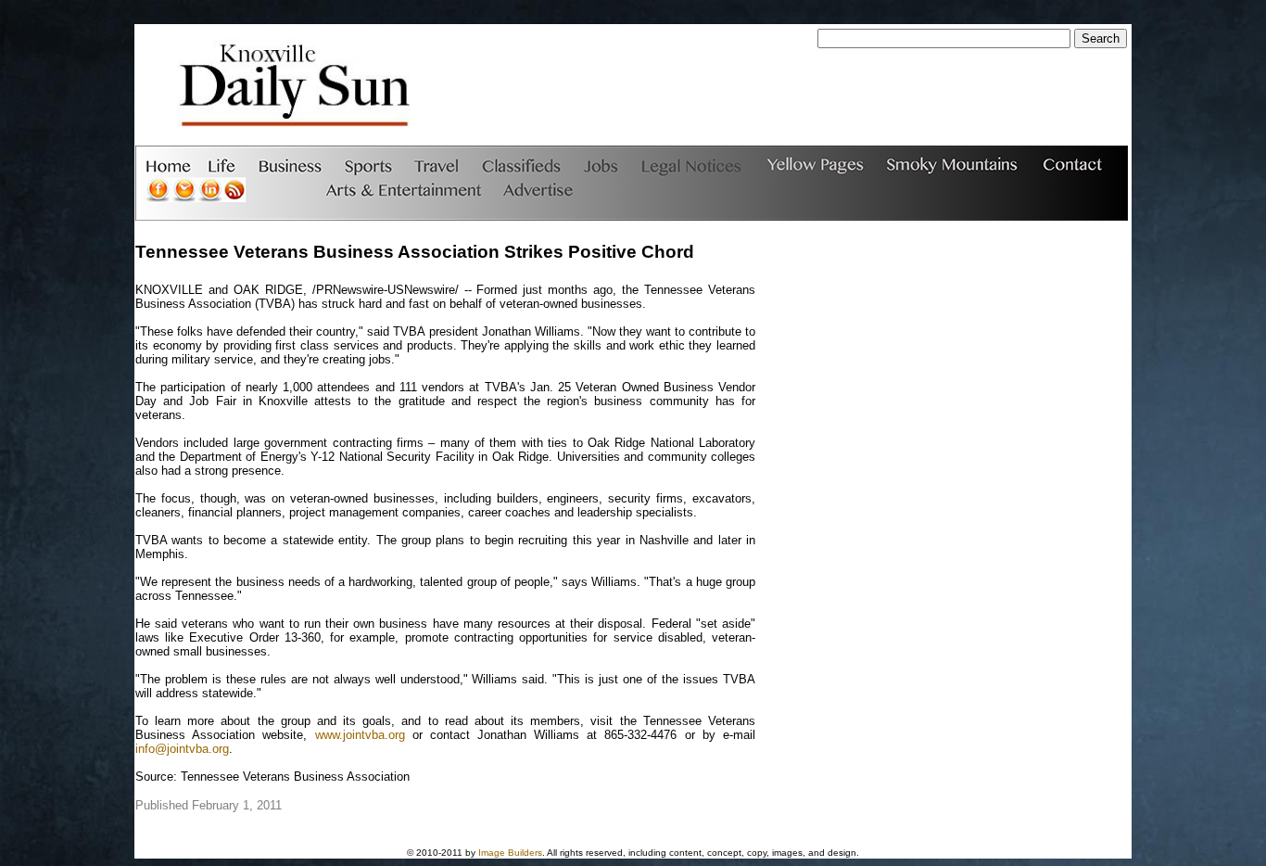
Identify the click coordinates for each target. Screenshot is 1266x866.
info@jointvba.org (182, 749)
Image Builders (510, 852)
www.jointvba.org (360, 735)
